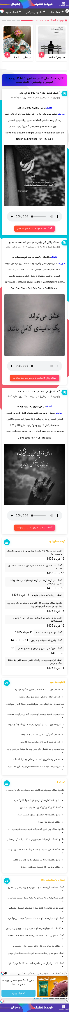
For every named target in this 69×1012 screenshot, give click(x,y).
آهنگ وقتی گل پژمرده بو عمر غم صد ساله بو (34, 242)
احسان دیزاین (41, 998)
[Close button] (66, 973)
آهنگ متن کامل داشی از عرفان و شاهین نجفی (39, 648)
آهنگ (49, 107)
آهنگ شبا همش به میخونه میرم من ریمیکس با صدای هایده (35, 567)
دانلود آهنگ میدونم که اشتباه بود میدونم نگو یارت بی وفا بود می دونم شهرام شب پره (34, 605)
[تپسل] (2, 1001)
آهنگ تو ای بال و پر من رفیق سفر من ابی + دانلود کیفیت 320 (37, 619)
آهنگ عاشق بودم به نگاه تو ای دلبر (39, 93)
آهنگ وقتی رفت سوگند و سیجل (46, 640)
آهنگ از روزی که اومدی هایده (47, 595)
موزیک (61, 114)
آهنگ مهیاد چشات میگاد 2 (49, 632)
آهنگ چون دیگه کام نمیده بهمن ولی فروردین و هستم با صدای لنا (34, 552)
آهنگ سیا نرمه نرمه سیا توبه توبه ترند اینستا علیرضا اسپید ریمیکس (36, 582)
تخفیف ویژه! (18, 993)
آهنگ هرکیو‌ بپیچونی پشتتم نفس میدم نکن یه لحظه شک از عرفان (35, 662)
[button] (27, 20)
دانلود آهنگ (17, 97)
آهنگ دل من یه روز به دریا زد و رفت (38, 392)
